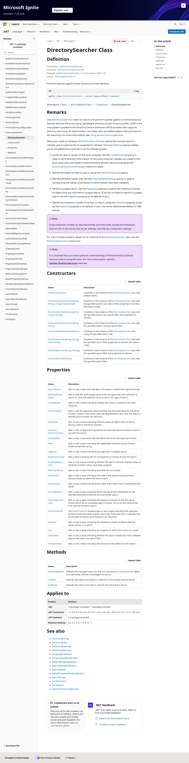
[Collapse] (34, 38)
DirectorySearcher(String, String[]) (64, 350)
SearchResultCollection (64, 665)
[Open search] (175, 24)
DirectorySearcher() (57, 240)
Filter (50, 443)
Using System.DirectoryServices (106, 135)
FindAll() (52, 579)
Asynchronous (54, 389)
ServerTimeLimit (109, 172)
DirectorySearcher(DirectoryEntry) (63, 331)
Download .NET (177, 31)
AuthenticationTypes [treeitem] (15, 92)
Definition (160, 46)
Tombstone (53, 535)
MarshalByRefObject (81, 104)
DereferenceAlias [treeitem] (13, 112)
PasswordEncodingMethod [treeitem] (18, 243)
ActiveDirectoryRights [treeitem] (15, 73)
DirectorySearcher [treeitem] (16, 137)
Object (63, 104)
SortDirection (59, 681)
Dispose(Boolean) (56, 571)
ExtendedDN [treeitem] (11, 228)
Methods (160, 60)
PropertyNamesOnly (102, 178)
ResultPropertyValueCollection (68, 673)
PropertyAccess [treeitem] (13, 248)
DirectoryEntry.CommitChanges (68, 166)
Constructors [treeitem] (14, 142)
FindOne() (52, 585)
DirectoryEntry (60, 642)
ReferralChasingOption (64, 661)
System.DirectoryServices (71, 66)
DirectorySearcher (63, 119)
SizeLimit (120, 202)
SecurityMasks (54, 492)
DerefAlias (53, 422)
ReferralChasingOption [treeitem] (16, 273)
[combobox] (19, 45)
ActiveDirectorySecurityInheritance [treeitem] (20, 85)
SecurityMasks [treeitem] (12, 309)
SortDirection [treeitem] (12, 314)
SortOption (58, 685)
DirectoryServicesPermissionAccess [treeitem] (20, 173)
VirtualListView (55, 543)
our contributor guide (64, 724)
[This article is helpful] (178, 77)
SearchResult (59, 669)
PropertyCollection (62, 654)
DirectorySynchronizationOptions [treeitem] (20, 212)
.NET (58, 41)
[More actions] (139, 41)
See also (159, 68)
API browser (69, 41)
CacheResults (117, 155)
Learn (50, 41)
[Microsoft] (5, 24)
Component (102, 104)
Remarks (160, 49)
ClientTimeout (54, 411)
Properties (160, 57)
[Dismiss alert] (183, 5)
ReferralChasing (55, 470)
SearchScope (54, 483)
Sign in (182, 24)
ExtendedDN (54, 438)
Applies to (160, 64)
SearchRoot (114, 145)
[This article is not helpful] (182, 77)
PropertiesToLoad (56, 457)
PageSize (91, 188)
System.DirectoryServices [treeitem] (17, 58)
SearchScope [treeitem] (11, 304)
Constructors (162, 53)
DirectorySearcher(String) (60, 358)
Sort (50, 530)
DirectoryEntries (60, 638)
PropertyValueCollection (65, 658)
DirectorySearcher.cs (64, 76)
